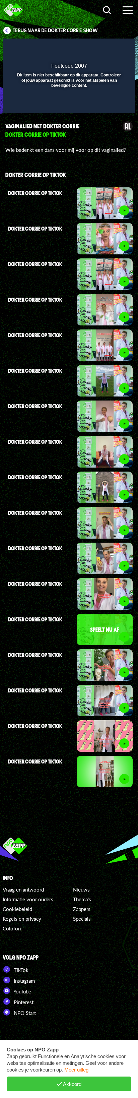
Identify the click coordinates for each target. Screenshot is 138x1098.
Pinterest (22, 1002)
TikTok (20, 970)
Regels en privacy (22, 919)
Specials (82, 919)
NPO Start (24, 1013)
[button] (113, 48)
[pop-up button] (99, 48)
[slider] (68, 104)
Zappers (81, 909)
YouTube (21, 991)
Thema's (82, 899)
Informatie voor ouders (28, 899)
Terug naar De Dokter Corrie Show (55, 30)
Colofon (12, 928)
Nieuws (81, 890)
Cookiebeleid (17, 909)
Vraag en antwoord (23, 890)
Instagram (23, 981)
